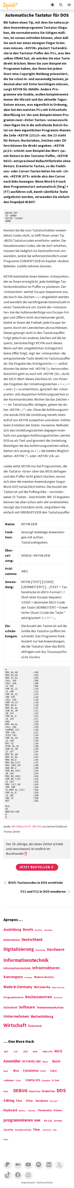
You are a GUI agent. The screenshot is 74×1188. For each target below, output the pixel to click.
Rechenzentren (38, 997)
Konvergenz (13, 977)
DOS (61, 1091)
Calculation (31, 1071)
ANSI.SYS (48, 1051)
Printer (57, 1110)
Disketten (48, 1091)
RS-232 (48, 1121)
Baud (5, 1071)
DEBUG (20, 1091)
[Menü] (69, 5)
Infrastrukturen (46, 968)
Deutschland (32, 939)
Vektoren (47, 1130)
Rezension (58, 998)
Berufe (28, 930)
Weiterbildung (42, 1016)
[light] (52, 5)
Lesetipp (28, 977)
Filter (29, 1101)
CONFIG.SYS (32, 1080)
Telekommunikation (50, 1008)
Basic (45, 1061)
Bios (16, 1071)
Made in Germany (17, 987)
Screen (58, 1121)
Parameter (45, 1111)
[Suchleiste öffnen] (61, 5)
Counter (45, 1080)
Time (36, 1130)
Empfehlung (40, 950)
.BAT (5, 1051)
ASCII (58, 1051)
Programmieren (13, 997)
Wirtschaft (14, 1025)
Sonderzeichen (23, 1130)
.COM (15, 1052)
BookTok (38, 930)
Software (27, 1007)
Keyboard (10, 1110)
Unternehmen (16, 1016)
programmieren (18, 1120)
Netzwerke (42, 987)
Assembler (12, 1061)
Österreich (35, 1026)
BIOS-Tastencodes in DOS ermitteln (35, 883)
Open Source (58, 987)
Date (5, 1091)
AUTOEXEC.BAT (31, 1062)
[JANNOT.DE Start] (9, 5)
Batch (56, 1062)
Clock (43, 1071)
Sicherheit (10, 1008)
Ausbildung (12, 929)
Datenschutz (11, 940)
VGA (54, 1130)
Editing (8, 1100)
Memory (22, 1111)
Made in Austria (44, 977)
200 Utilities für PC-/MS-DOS (26, 826)
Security (8, 1130)
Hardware (55, 949)
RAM (37, 1121)
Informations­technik (26, 960)
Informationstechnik (17, 968)
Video (5, 1139)
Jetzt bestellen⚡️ (37, 867)
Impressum (28, 1182)
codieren (8, 1080)
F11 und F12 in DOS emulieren (43, 892)
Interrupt (54, 1101)
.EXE (25, 1051)
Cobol (53, 1071)
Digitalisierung (18, 949)
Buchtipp (48, 930)
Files (19, 1101)
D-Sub (55, 1080)
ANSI (35, 1051)
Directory (34, 1091)
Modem (31, 1111)
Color (18, 1080)
